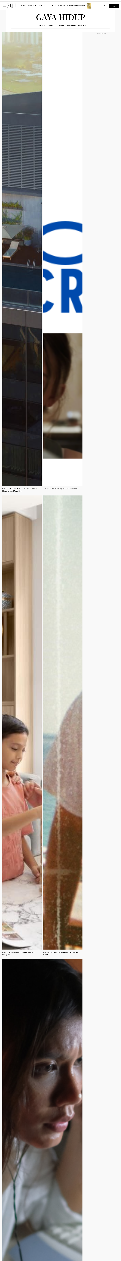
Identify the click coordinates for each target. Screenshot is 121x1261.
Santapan (71, 25)
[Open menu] (4, 5)
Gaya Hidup (52, 6)
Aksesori (42, 6)
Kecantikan (32, 6)
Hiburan (50, 25)
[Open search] (105, 6)
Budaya (41, 25)
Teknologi (83, 25)
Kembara (60, 25)
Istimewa (61, 6)
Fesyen (23, 6)
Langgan (114, 6)
